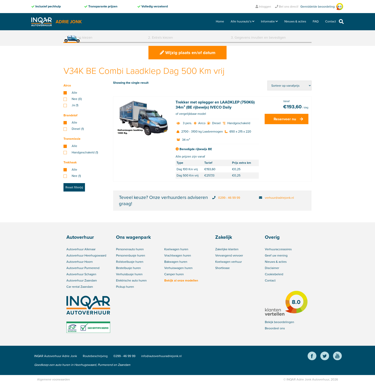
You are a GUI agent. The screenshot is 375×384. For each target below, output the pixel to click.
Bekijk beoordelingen (279, 322)
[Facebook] (312, 357)
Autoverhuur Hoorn (79, 261)
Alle (74, 93)
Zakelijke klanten (226, 249)
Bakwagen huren (175, 261)
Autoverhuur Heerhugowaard (86, 255)
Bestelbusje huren (128, 268)
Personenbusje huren (130, 255)
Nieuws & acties (295, 21)
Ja (75, 105)
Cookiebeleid (274, 274)
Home (220, 21)
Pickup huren (125, 286)
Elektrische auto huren (131, 280)
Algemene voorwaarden (53, 379)
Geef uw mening (276, 255)
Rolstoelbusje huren (129, 261)
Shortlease (222, 268)
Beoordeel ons (275, 328)
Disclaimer (272, 268)
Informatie (268, 21)
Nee (77, 99)
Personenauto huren (130, 249)
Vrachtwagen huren (177, 255)
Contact (330, 21)
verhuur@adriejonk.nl (279, 197)
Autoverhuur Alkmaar (81, 249)
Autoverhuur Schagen (81, 274)
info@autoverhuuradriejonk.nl (161, 356)
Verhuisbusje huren (129, 274)
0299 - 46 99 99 (229, 197)
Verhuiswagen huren (178, 268)
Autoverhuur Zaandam (81, 280)
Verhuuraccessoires (278, 249)
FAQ (316, 21)
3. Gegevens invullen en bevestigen (258, 37)
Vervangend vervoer (229, 255)
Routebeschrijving (95, 356)
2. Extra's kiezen (160, 37)
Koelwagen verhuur (228, 261)
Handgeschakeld (85, 152)
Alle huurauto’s (241, 21)
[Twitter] (324, 357)
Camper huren (174, 274)
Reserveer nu (285, 119)
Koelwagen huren (176, 249)
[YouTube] (337, 357)
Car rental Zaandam (79, 286)
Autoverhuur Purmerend (82, 268)
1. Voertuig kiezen (78, 37)
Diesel (78, 129)
